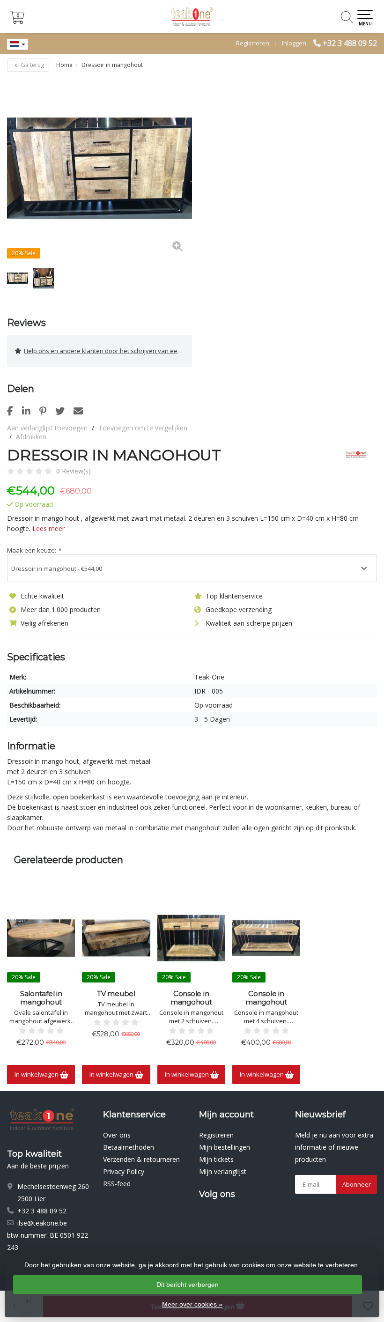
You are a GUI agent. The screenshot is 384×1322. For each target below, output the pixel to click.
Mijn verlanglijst (222, 1171)
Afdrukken (31, 436)
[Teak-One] (352, 455)
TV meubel (116, 994)
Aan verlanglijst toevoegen (47, 427)
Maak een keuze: (34, 550)
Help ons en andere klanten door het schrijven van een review (108, 351)
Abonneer (356, 1184)
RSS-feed (117, 1183)
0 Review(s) (73, 470)
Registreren (252, 43)
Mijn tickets (216, 1159)
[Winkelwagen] (16, 21)
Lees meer (48, 528)
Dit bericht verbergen (187, 1284)
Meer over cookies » (192, 1304)
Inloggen (294, 43)
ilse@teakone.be (42, 1223)
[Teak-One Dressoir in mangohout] (99, 168)
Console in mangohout (191, 998)
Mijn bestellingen (224, 1147)
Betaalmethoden (128, 1147)
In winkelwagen (37, 1074)
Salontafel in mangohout (41, 998)
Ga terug (32, 65)
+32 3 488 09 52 (350, 43)
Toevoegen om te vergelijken (142, 427)
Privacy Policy (123, 1171)
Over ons (117, 1134)
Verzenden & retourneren (141, 1159)
